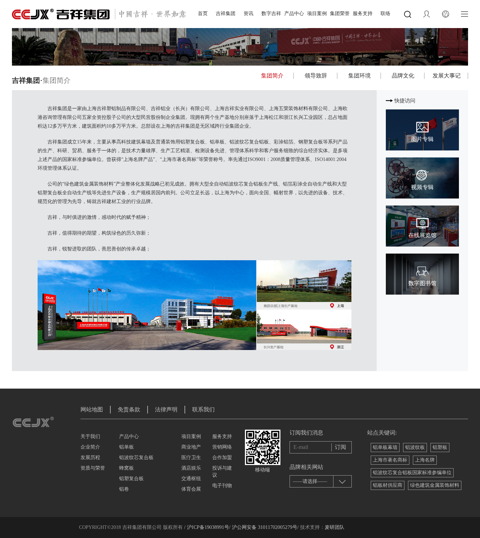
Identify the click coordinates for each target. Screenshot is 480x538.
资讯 (248, 13)
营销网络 (222, 447)
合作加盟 (222, 457)
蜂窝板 (126, 468)
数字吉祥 (271, 13)
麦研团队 (334, 527)
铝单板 (126, 447)
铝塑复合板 (131, 478)
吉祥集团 (225, 13)
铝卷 (124, 489)
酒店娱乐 (191, 468)
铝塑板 (440, 447)
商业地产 (191, 447)
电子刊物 (222, 485)
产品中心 (294, 13)
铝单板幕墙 (385, 447)
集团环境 (359, 76)
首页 (203, 13)
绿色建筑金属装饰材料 (434, 485)
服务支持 (362, 13)
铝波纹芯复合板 (136, 457)
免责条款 (129, 409)
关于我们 (90, 436)
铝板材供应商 (387, 485)
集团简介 (272, 76)
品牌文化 (403, 76)
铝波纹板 (415, 447)
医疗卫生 (191, 457)
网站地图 (91, 409)
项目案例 (317, 13)
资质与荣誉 (92, 468)
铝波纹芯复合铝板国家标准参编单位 (412, 472)
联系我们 (203, 409)
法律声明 (166, 409)
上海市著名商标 (390, 460)
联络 (385, 13)
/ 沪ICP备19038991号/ (207, 527)
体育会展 (191, 489)
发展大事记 (447, 76)
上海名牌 (425, 460)
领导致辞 (316, 76)
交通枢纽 (191, 478)
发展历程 (90, 457)
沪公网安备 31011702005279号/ (265, 527)
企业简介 (90, 447)
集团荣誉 (340, 13)
